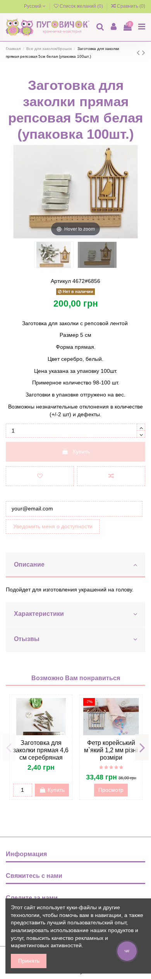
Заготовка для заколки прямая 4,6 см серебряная (41, 750)
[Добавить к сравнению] (111, 476)
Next (142, 747)
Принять (28, 961)
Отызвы (26, 639)
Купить (81, 451)
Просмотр (111, 790)
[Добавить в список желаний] (40, 476)
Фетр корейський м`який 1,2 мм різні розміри (111, 750)
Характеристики (39, 613)
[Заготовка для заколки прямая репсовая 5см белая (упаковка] (53, 255)
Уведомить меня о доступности (53, 526)
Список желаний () (81, 6)
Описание (29, 564)
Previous (9, 747)
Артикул (61, 281)
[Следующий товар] (143, 52)
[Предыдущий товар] (139, 52)
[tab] (75, 565)
